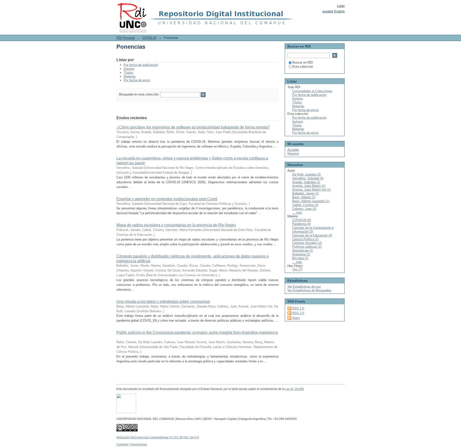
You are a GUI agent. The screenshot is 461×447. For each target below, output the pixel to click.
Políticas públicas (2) (306, 246)
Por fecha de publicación (141, 65)
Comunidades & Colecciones (312, 91)
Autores (129, 69)
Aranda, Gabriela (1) (306, 182)
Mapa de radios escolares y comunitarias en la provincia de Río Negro (176, 225)
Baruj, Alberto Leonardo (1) (310, 201)
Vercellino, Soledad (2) (307, 178)
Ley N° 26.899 (294, 389)
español (327, 11)
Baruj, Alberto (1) (303, 197)
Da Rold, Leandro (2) (306, 174)
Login (341, 6)
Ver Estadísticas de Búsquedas (309, 290)
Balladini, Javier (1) (305, 193)
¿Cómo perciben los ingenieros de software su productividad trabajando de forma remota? (193, 127)
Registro (293, 153)
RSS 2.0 (298, 313)
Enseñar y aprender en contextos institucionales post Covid (166, 199)
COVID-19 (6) (301, 220)
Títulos (128, 72)
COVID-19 (149, 38)
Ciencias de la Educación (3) (312, 235)
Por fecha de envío (137, 80)
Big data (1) (300, 258)
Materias (130, 76)
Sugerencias (138, 444)
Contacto (122, 444)
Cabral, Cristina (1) (305, 205)
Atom (296, 318)
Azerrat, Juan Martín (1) (308, 186)
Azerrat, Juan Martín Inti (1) (311, 189)
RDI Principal (125, 38)
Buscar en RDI (302, 62)
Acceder (293, 150)
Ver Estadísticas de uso (304, 286)
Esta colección (302, 66)
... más (297, 212)
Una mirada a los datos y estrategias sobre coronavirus (163, 302)
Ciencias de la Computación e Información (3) (313, 229)
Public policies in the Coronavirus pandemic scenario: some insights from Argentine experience (197, 332)
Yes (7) (297, 269)
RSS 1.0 (298, 308)
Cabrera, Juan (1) (304, 209)
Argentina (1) (301, 254)
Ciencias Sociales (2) (307, 243)
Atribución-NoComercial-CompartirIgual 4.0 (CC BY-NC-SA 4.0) (157, 437)
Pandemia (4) (301, 224)
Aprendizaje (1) (302, 250)
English (339, 11)
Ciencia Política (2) (305, 239)
